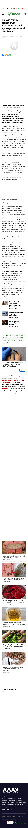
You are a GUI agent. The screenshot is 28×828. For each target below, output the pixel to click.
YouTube (11, 376)
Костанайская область (9, 340)
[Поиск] (25, 14)
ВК (16, 378)
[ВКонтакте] (3, 55)
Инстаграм (5, 382)
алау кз (12, 335)
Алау (6, 335)
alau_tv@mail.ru (11, 807)
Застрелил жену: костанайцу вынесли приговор (15, 322)
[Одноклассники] (6, 55)
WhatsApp (5, 388)
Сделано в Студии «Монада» (9, 819)
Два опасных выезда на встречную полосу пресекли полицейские (17, 314)
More (22, 370)
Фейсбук (15, 380)
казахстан (12, 337)
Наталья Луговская (8, 36)
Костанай (20, 337)
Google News (20, 376)
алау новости (20, 335)
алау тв (4, 337)
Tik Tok (21, 380)
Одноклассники (7, 380)
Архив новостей (6, 809)
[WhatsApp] (10, 55)
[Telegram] (8, 55)
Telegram (13, 388)
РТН (7, 342)
